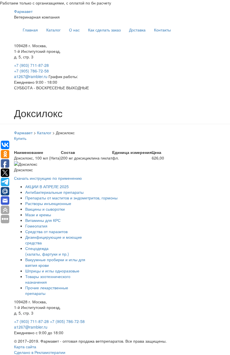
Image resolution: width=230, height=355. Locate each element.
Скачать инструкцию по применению (48, 178)
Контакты (162, 30)
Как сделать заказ (104, 30)
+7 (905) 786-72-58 (31, 71)
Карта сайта (25, 346)
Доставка (137, 30)
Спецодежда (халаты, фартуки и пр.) (47, 251)
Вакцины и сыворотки (45, 209)
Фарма (23, 11)
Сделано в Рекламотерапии (39, 352)
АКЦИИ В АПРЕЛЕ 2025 (47, 186)
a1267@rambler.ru (31, 76)
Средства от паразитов (46, 231)
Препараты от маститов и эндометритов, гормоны (71, 198)
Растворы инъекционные (48, 203)
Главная (30, 30)
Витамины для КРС (43, 220)
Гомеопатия (36, 226)
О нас (74, 30)
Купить (20, 138)
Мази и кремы (38, 214)
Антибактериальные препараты (54, 192)
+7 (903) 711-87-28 (31, 65)
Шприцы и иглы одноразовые (52, 271)
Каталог (53, 30)
